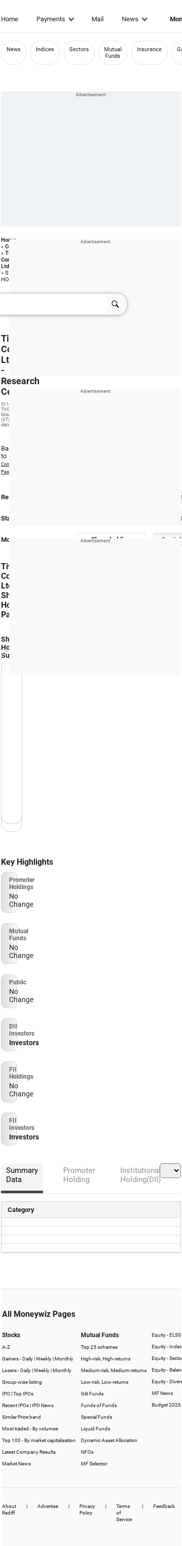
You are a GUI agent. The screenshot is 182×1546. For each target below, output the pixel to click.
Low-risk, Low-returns (104, 1382)
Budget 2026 (166, 1405)
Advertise (47, 1506)
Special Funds (96, 1417)
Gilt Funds (92, 1393)
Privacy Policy (87, 1509)
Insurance (149, 49)
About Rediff (9, 1509)
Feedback (164, 1506)
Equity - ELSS (166, 1335)
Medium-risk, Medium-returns (114, 1370)
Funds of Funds (99, 1405)
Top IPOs (23, 1393)
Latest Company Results (29, 1452)
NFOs (87, 1452)
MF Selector (94, 1463)
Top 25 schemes (99, 1347)
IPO (6, 1393)
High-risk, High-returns (105, 1358)
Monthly (64, 1358)
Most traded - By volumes (30, 1428)
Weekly (44, 1358)
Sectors (79, 49)
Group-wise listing (22, 1382)
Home (9, 19)
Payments (50, 19)
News (130, 19)
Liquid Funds (95, 1428)
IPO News (43, 1405)
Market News (16, 1463)
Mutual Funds (113, 52)
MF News (162, 1393)
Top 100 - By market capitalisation (39, 1440)
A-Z (6, 1347)
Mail (98, 19)
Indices (45, 49)
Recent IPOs (15, 1405)
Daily (27, 1358)
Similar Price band (21, 1417)
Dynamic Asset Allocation (109, 1440)
